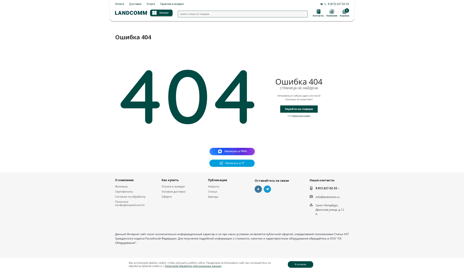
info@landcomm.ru (328, 197)
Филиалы (121, 186)
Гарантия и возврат (172, 4)
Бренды (213, 196)
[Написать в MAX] (232, 151)
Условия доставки (174, 191)
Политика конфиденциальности (130, 203)
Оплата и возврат (173, 186)
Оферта (167, 196)
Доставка (135, 4)
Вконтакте (258, 189)
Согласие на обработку (130, 196)
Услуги (151, 4)
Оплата (119, 4)
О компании (124, 180)
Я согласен (300, 264)
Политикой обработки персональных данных (193, 266)
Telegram (267, 189)
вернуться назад (301, 115)
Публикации (217, 180)
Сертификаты (124, 191)
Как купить (170, 180)
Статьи (212, 191)
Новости (213, 186)
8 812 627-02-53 (326, 188)
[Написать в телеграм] (232, 166)
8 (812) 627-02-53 (338, 4)
